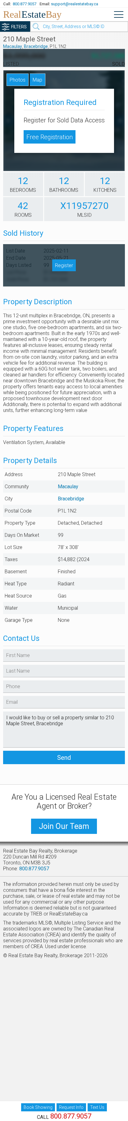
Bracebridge (36, 46)
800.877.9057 (24, 4)
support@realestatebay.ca (74, 4)
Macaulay (12, 46)
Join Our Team (64, 826)
